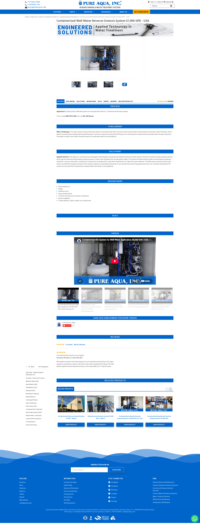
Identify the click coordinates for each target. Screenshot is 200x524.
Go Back (31, 366)
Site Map (67, 500)
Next (170, 389)
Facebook (114, 486)
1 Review (170, 101)
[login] (148, 2)
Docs (100, 101)
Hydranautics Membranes (161, 502)
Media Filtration (31, 397)
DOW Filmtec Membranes (161, 499)
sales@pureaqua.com (128, 511)
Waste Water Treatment (34, 415)
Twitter (113, 497)
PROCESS (60, 101)
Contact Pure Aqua (70, 482)
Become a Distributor (71, 488)
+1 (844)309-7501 (33, 4)
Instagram (114, 482)
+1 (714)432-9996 (33, 2)
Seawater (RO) (30, 390)
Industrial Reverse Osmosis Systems (165, 485)
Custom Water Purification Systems (165, 493)
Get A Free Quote (141, 12)
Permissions (68, 497)
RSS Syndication (69, 503)
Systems (57, 12)
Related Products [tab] (65, 389)
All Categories (43, 366)
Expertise (88, 12)
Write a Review (79, 344)
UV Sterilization (31, 422)
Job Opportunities (25, 503)
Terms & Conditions (70, 491)
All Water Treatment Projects (35, 378)
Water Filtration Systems (161, 496)
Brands (21, 497)
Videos (106, 101)
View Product (71, 424)
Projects (22, 491)
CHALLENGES (70, 101)
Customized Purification (33, 418)
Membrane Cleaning (32, 393)
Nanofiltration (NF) (31, 384)
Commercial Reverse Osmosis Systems (163, 489)
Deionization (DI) (31, 406)
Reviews (113, 101)
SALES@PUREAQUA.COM (36, 7)
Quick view (71, 403)
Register (160, 2)
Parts (72, 12)
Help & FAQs (68, 485)
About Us (124, 12)
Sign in (153, 2)
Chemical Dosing (31, 425)
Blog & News (23, 500)
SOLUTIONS (80, 101)
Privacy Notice (69, 494)
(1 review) (69, 344)
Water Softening (31, 403)
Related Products (125, 101)
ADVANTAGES (91, 101)
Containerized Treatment (34, 409)
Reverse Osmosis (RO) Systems (163, 482)
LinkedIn (114, 493)
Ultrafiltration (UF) (31, 387)
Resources (106, 12)
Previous (167, 389)
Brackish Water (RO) (32, 381)
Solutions (22, 488)
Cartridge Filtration (32, 400)
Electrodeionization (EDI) (34, 412)
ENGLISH (169, 2)
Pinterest (114, 490)
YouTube (114, 501)
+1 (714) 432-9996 (116, 511)
